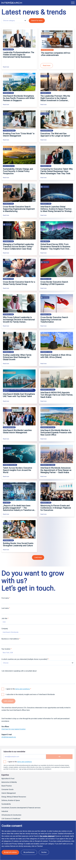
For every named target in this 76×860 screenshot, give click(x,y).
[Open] (73, 2)
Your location (5, 649)
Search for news (36, 20)
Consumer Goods (7, 789)
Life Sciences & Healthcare (10, 819)
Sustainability (6, 804)
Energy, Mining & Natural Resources (13, 797)
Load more (38, 557)
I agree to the (18, 689)
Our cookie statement (47, 836)
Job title (4, 618)
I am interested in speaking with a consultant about (19, 671)
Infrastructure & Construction (11, 815)
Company (4, 629)
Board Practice (6, 786)
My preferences (29, 852)
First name (5, 598)
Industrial (4, 811)
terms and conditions (22, 689)
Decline (44, 852)
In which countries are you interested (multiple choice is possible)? (24, 659)
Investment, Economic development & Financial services (20, 808)
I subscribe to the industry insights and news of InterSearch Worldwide (30, 694)
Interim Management (8, 793)
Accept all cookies (10, 852)
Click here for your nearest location (13, 729)
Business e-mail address (10, 639)
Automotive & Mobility (9, 782)
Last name (5, 608)
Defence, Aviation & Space (10, 800)
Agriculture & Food (7, 778)
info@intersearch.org (8, 737)
